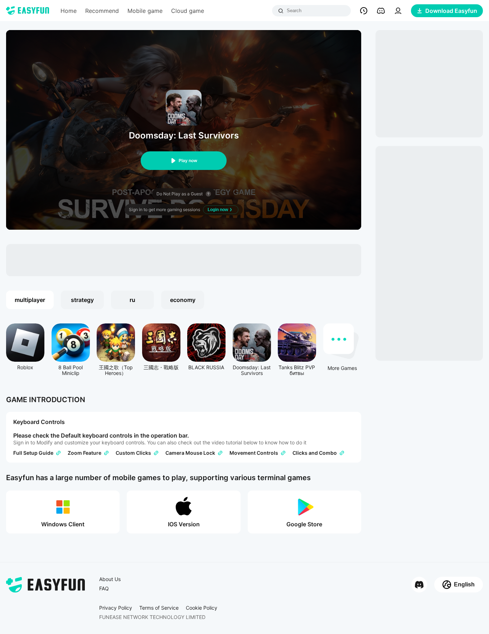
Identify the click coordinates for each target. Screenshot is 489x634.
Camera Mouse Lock (190, 452)
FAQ (104, 588)
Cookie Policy (201, 607)
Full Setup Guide (33, 452)
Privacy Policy (115, 607)
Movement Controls (253, 452)
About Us (110, 579)
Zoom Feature (84, 452)
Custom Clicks (133, 452)
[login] (398, 10)
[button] (363, 10)
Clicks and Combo (314, 452)
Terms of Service (159, 607)
